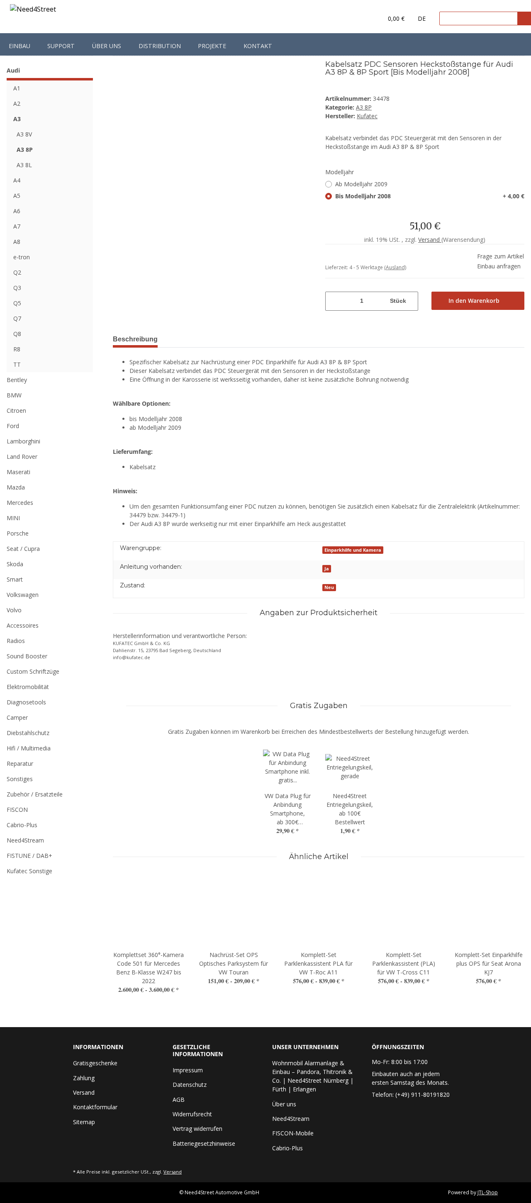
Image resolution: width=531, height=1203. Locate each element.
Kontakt (258, 46)
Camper (17, 717)
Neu (329, 587)
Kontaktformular (95, 1107)
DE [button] (422, 18)
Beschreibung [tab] (135, 339)
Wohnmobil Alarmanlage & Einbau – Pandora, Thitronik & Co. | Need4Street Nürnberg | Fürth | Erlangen (312, 1076)
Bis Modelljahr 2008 (429, 196)
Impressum (188, 1070)
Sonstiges (20, 779)
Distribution (160, 46)
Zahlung (84, 1078)
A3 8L (24, 165)
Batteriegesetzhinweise (204, 1143)
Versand (429, 240)
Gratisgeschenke (95, 1063)
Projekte (212, 46)
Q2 (17, 272)
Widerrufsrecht (192, 1114)
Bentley (17, 380)
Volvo (14, 610)
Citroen (16, 410)
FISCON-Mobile (293, 1133)
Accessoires (23, 625)
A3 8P (364, 107)
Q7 (17, 318)
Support (61, 46)
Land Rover (22, 456)
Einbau (19, 46)
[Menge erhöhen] (413, 301)
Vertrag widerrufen (197, 1128)
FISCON (17, 809)
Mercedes (20, 503)
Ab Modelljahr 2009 (361, 184)
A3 (17, 119)
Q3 (17, 288)
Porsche (18, 533)
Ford (13, 426)
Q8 (17, 334)
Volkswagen (23, 595)
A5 (16, 196)
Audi (13, 70)
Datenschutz (190, 1085)
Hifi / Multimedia (29, 748)
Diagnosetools (26, 702)
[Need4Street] (33, 10)
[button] (359, 18)
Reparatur (20, 763)
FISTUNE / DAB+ (29, 856)
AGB (179, 1099)
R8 (16, 349)
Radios (16, 641)
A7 (16, 226)
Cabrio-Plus (22, 825)
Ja (326, 569)
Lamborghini (23, 441)
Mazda (16, 487)
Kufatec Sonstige (29, 871)
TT (17, 364)
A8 (16, 242)
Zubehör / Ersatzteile (35, 794)
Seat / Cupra (23, 549)
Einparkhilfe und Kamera (352, 550)
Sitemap (84, 1122)
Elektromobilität (28, 687)
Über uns (106, 46)
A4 (16, 180)
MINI (13, 518)
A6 (16, 211)
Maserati (18, 472)
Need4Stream (25, 840)
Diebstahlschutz (28, 733)
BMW (14, 395)
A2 (16, 103)
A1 (16, 88)
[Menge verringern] (331, 301)
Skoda (15, 564)
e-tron (21, 257)
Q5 (17, 303)
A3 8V (24, 134)
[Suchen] (524, 18)
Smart (15, 579)
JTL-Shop (487, 1192)
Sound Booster (27, 656)
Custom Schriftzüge (33, 671)
